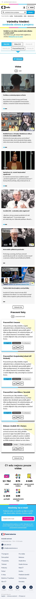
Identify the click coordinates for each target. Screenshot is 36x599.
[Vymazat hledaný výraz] (25, 12)
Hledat (30, 12)
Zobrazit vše (18, 307)
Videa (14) (17, 44)
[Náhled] (18, 347)
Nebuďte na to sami (16, 37)
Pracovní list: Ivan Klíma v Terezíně (16, 392)
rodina (11, 16)
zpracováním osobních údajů (17, 527)
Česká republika (18, 16)
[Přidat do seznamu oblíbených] (32, 76)
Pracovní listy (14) (18, 48)
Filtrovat (19, 59)
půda (25, 16)
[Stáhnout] (14, 347)
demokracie (31, 16)
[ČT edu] (5, 8)
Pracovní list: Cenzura (11, 322)
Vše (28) (6, 44)
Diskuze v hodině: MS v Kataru (14, 426)
